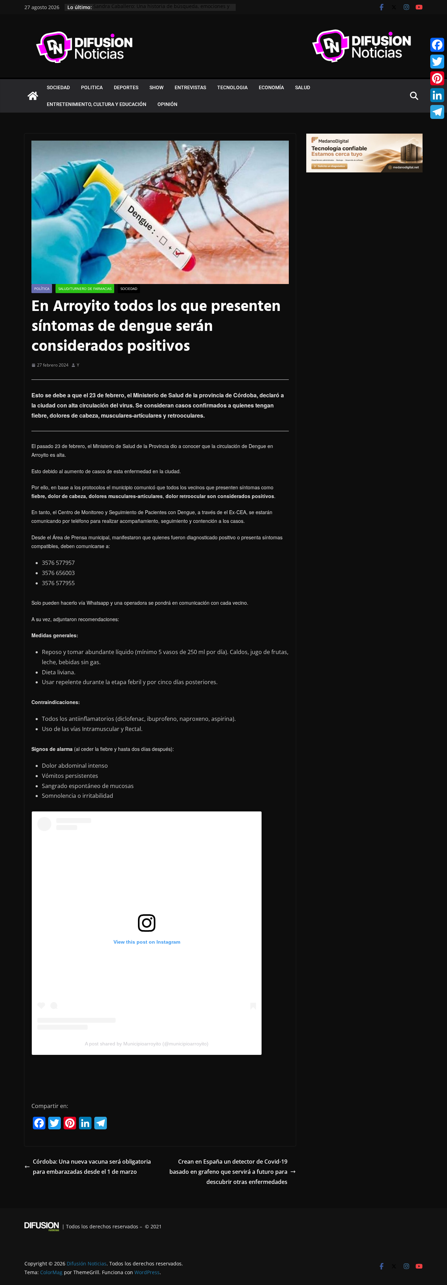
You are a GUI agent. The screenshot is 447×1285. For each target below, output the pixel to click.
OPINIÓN (167, 104)
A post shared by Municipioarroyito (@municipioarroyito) (146, 1043)
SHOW (156, 87)
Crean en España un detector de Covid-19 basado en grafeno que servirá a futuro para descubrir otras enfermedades (228, 1172)
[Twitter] (437, 61)
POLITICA (92, 87)
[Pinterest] (437, 78)
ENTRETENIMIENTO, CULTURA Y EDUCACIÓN (96, 104)
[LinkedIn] (437, 95)
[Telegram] (437, 112)
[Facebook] (437, 44)
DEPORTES (126, 87)
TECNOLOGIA (232, 87)
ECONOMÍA (271, 87)
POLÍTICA (41, 288)
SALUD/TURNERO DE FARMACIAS (84, 288)
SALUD (302, 87)
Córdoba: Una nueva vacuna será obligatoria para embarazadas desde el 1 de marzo (92, 1167)
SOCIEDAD (58, 87)
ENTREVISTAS (190, 87)
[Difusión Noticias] (32, 95)
